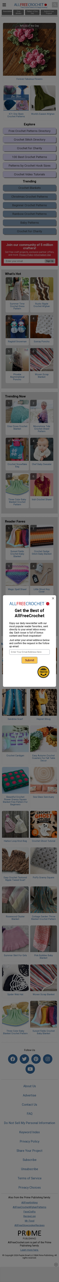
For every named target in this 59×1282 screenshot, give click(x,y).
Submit (29, 660)
